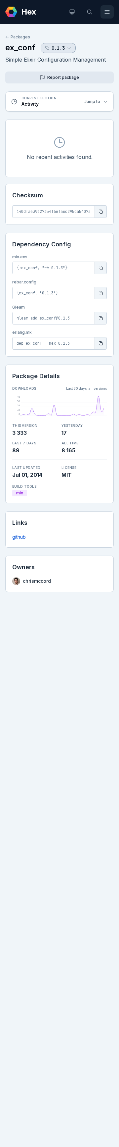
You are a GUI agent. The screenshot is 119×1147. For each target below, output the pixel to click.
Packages (20, 36)
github (19, 537)
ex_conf (20, 47)
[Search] (90, 12)
